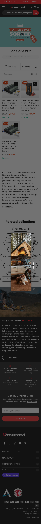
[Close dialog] (29, 234)
